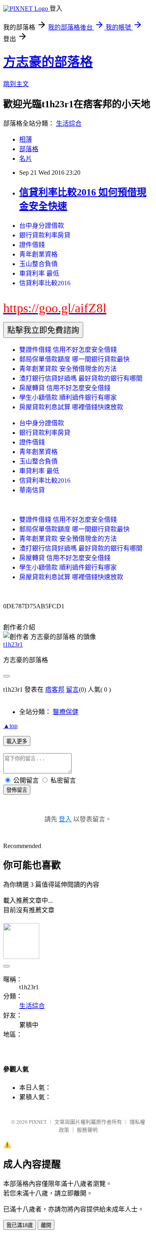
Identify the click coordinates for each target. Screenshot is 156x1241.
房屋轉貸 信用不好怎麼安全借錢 (64, 388)
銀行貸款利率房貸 (44, 235)
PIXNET (38, 1122)
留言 (72, 689)
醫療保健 (65, 711)
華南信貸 (32, 490)
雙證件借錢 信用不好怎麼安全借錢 (68, 349)
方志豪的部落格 (48, 62)
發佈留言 (16, 790)
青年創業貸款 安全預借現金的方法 (68, 368)
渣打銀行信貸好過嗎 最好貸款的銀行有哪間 (80, 378)
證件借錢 (32, 244)
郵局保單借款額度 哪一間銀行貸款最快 (74, 359)
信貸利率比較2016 (44, 283)
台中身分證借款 (41, 225)
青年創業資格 (38, 254)
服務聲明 (87, 1130)
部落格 (28, 149)
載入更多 (16, 741)
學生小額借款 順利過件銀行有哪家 (68, 397)
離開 (46, 1225)
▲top (10, 725)
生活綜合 (69, 123)
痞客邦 (54, 689)
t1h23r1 (13, 644)
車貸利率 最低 (39, 273)
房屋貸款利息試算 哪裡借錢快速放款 (71, 407)
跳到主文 (16, 84)
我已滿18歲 (19, 1225)
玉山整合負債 (38, 263)
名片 (25, 158)
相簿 (25, 139)
